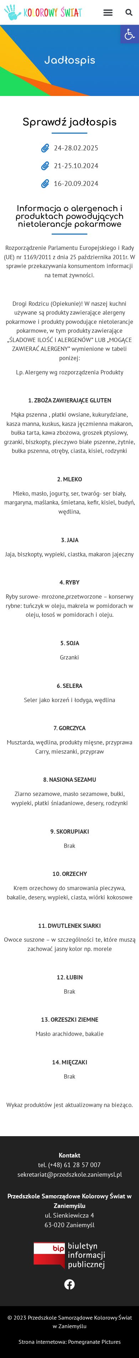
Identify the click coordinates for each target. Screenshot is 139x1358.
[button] (129, 34)
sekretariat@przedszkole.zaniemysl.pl (69, 1174)
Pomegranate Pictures (94, 1341)
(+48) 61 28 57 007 (74, 1165)
